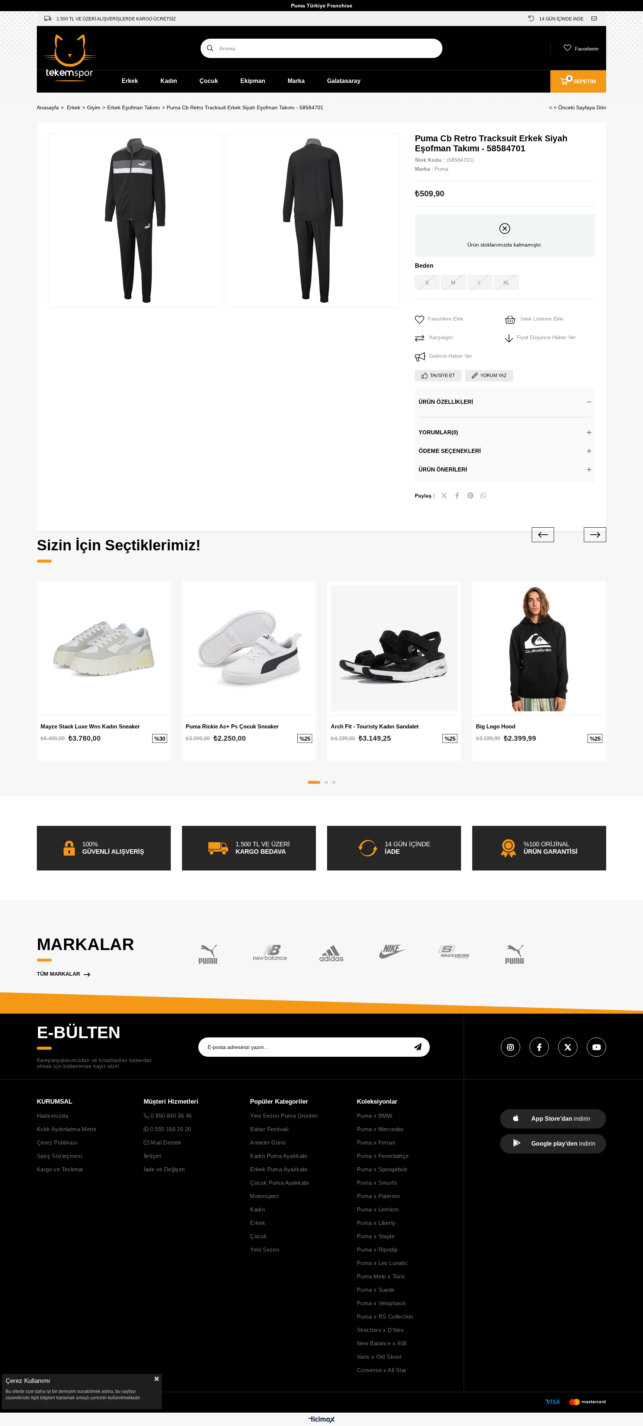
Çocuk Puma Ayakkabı (279, 1182)
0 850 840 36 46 (170, 1116)
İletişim (153, 1156)
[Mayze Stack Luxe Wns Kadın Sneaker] (104, 648)
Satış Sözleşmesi (59, 1156)
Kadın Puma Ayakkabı (278, 1156)
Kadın (168, 81)
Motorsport (264, 1196)
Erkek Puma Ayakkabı (279, 1169)
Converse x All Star (382, 1370)
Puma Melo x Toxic (381, 1276)
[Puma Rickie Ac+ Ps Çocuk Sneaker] (249, 648)
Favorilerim (587, 49)
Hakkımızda (52, 1116)
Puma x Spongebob (382, 1169)
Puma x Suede (376, 1290)
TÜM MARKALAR (58, 974)
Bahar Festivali (269, 1129)
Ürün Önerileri (443, 469)
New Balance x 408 (382, 1343)
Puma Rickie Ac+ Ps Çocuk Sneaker (232, 726)
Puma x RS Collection (385, 1316)
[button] (314, 782)
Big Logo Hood (495, 726)
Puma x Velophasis (381, 1303)
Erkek (130, 81)
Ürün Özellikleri (446, 402)
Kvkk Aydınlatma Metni (66, 1129)
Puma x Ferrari (376, 1142)
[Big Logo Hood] (539, 648)
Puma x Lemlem (378, 1209)
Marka (296, 81)
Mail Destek (165, 1142)
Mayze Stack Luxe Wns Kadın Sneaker (90, 726)
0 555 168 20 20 (169, 1129)
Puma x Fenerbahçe (383, 1156)
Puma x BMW (375, 1116)
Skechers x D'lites (380, 1330)
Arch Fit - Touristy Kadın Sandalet (375, 726)
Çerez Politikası (57, 1142)
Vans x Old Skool (379, 1356)
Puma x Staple (375, 1236)
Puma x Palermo (378, 1196)
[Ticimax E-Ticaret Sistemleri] (321, 1420)
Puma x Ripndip (377, 1249)
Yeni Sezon (264, 1249)
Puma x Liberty (376, 1223)
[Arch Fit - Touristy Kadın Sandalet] (394, 648)
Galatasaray (344, 81)
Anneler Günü (267, 1142)
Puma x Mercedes (380, 1129)
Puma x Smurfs (377, 1182)
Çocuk (208, 81)
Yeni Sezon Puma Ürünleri (284, 1116)
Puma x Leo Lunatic (382, 1263)
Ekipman (252, 81)
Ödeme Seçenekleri (450, 451)
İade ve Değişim (164, 1169)
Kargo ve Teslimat (60, 1169)
